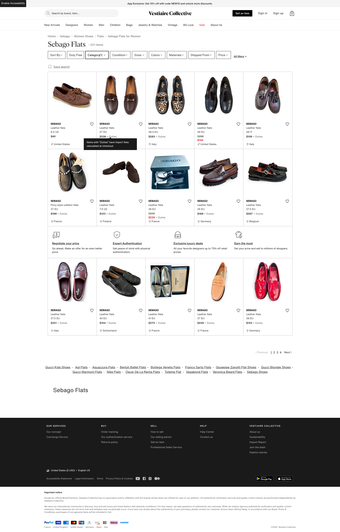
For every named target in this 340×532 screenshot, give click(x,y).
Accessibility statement (59, 478)
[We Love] (196, 25)
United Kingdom (60, 527)
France (47, 527)
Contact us (206, 437)
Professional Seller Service (166, 447)
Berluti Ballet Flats (133, 367)
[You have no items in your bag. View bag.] (292, 13)
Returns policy (109, 442)
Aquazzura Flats (103, 367)
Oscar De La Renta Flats (143, 372)
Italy (106, 527)
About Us (216, 25)
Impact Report (258, 442)
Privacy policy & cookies (119, 478)
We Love (188, 25)
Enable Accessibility (13, 3)
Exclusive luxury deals (188, 243)
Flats (100, 36)
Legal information (84, 478)
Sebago (65, 36)
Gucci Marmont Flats (87, 372)
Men (101, 25)
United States (76, 527)
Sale (202, 25)
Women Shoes (83, 36)
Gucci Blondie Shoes (276, 367)
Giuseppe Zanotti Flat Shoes (236, 367)
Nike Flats (114, 372)
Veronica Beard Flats (227, 372)
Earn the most (243, 243)
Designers (72, 25)
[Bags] (135, 25)
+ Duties (112, 136)
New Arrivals (52, 25)
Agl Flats (81, 367)
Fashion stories (258, 452)
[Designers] (81, 25)
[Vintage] (180, 25)
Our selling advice (161, 437)
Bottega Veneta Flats (165, 367)
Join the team (257, 447)
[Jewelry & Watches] (164, 25)
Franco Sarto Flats (198, 367)
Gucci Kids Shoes (57, 367)
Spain (99, 527)
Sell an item (242, 13)
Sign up (278, 13)
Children (115, 25)
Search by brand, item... (65, 13)
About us (255, 432)
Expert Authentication (127, 243)
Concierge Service (57, 437)
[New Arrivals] (62, 25)
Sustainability (257, 437)
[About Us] (224, 25)
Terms (100, 478)
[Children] (123, 25)
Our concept (53, 432)
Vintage (172, 25)
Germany (89, 527)
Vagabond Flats (197, 372)
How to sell (157, 432)
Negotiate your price (65, 243)
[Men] (107, 25)
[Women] (96, 25)
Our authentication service (116, 437)
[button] (292, 13)
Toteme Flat (173, 372)
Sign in (262, 13)
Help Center (207, 432)
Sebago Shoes (257, 372)
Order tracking (109, 432)
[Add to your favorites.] (92, 124)
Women (88, 25)
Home (52, 36)
